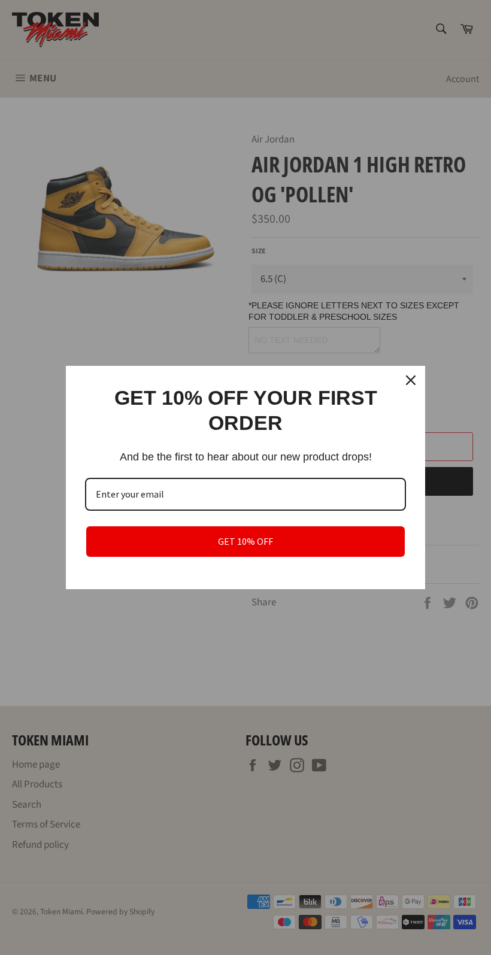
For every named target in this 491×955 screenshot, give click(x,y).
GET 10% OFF (245, 541)
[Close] (410, 380)
